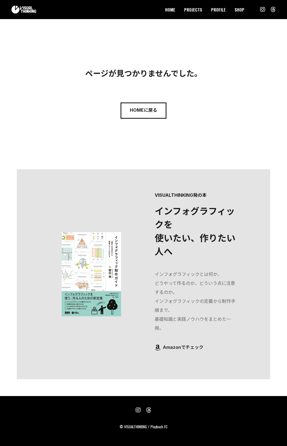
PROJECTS (193, 9)
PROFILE (218, 9)
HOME (170, 9)
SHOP (239, 9)
